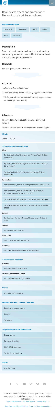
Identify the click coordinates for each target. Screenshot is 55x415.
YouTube (24, 384)
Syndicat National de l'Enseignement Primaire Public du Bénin (26, 156)
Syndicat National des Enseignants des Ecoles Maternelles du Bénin (26, 164)
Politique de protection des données (35, 406)
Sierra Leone (8, 29)
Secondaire (8, 320)
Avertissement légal (13, 406)
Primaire (7, 314)
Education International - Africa (17, 278)
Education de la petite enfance (14, 308)
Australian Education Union (15, 268)
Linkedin (44, 384)
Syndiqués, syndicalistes (13, 353)
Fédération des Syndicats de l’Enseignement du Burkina (26, 184)
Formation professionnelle (13, 293)
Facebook (10, 384)
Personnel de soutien (11, 341)
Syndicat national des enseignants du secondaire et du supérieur (27, 206)
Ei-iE (4, 3)
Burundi (34, 29)
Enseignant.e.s (9, 335)
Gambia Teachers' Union (14, 230)
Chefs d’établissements (12, 347)
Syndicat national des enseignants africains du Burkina (26, 199)
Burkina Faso (22, 29)
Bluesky (37, 384)
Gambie (45, 29)
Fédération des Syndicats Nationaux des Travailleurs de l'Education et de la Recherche (23, 191)
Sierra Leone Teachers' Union (16, 240)
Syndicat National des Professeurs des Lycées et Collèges (24, 173)
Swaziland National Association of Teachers (21, 250)
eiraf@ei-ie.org (9, 368)
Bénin (6, 35)
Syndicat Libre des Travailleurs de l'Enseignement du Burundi (25, 219)
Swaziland (16, 35)
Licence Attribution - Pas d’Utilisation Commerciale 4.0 (27, 401)
